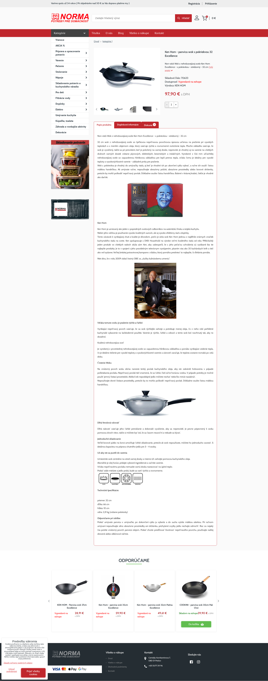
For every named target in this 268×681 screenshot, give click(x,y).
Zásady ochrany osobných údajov (18, 663)
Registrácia (194, 3)
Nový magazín (70, 168)
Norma (70, 209)
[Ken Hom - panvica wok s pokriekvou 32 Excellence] (127, 75)
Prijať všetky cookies (33, 673)
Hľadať (186, 18)
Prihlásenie (211, 3)
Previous (96, 109)
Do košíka (194, 624)
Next (157, 109)
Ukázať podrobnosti (11, 670)
